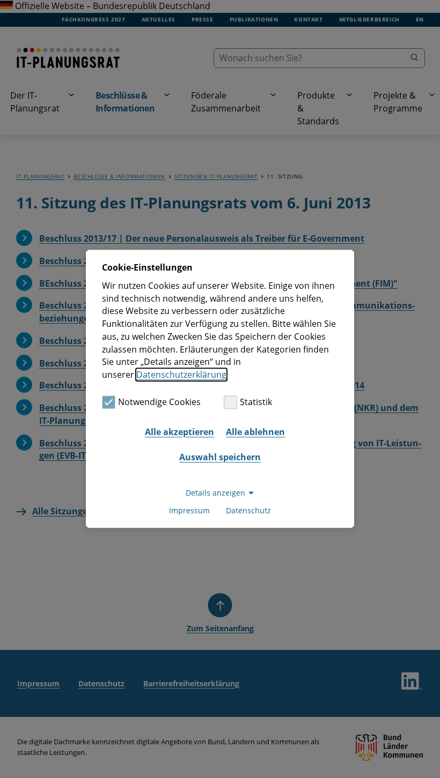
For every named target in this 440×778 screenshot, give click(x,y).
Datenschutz (248, 511)
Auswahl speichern (220, 457)
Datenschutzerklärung (181, 374)
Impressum (189, 511)
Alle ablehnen (255, 432)
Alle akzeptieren (179, 432)
